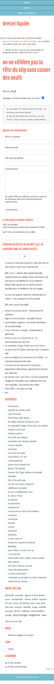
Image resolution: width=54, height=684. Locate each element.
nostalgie (9, 611)
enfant (35, 599)
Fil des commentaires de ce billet (20, 232)
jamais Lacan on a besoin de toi (19, 338)
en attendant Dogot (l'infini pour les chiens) (25, 346)
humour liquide (15, 445)
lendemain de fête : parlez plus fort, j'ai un (20, 53)
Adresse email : (12, 147)
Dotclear (33, 677)
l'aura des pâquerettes (18, 570)
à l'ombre (42, 267)
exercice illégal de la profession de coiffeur (24, 357)
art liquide (12, 500)
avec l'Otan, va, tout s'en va (20, 550)
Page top (49, 669)
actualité (19, 595)
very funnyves (14, 414)
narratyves (13, 519)
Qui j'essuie (13, 406)
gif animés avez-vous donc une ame (30, 116)
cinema (27, 599)
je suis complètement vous (20, 492)
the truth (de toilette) (17, 437)
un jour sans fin (15, 539)
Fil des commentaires (17, 667)
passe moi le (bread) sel (18, 465)
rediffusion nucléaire (17, 488)
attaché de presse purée (16, 311)
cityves (11, 527)
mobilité (42, 607)
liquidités (12, 546)
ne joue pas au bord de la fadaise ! (24, 511)
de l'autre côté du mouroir (20, 566)
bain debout (13, 562)
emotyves (12, 531)
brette (11, 649)
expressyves (13, 507)
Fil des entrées (14, 663)
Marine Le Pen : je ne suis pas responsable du (24, 50)
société (8, 615)
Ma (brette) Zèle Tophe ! (19, 418)
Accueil (6, 41)
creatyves (12, 515)
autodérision (17, 599)
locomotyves (14, 503)
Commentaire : (12, 169)
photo (17, 611)
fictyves (11, 523)
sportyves (12, 449)
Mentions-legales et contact (21, 635)
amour (7, 600)
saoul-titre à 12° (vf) (17, 457)
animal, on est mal (16, 430)
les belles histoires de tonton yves (23, 422)
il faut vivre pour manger (23, 119)
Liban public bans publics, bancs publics (26, 558)
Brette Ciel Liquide (16, 468)
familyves (12, 535)
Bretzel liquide (16, 24)
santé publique (40, 119)
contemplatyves (15, 461)
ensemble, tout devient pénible (23, 41)
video (7, 389)
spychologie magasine (15, 322)
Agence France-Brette (15, 318)
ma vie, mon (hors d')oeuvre (21, 484)
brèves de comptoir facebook (21, 542)
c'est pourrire (14, 554)
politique (25, 611)
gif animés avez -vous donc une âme (22, 377)
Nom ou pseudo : (13, 137)
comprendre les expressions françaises (22, 365)
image (34, 607)
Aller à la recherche (27, 13)
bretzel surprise (15, 433)
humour (10, 119)
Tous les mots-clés (13, 621)
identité (27, 607)
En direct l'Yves (15, 496)
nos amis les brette (16, 453)
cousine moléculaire (17, 574)
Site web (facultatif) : (14, 158)
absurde (12, 116)
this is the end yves (17, 480)
